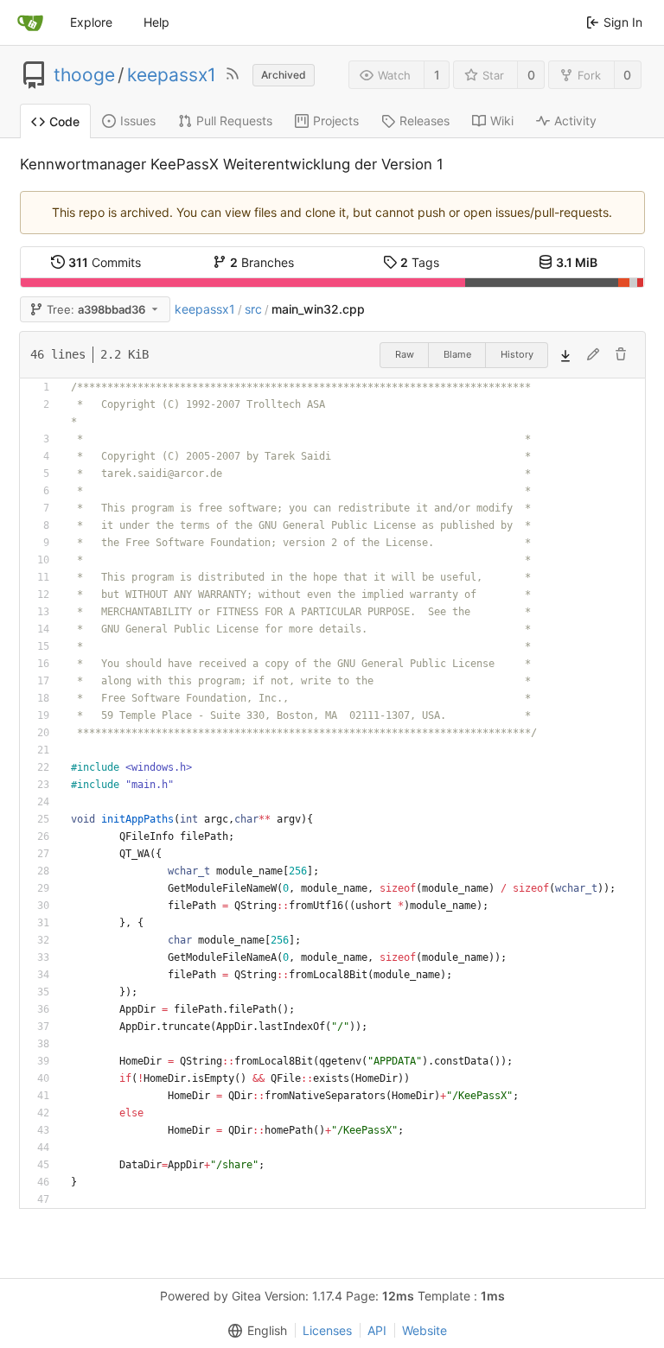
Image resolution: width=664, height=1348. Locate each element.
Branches (262, 262)
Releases (424, 120)
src (253, 309)
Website (424, 1330)
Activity (575, 120)
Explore (91, 22)
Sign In (622, 22)
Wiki (502, 120)
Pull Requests (234, 120)
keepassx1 (171, 75)
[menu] (254, 1330)
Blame (457, 354)
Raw (404, 354)
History (517, 354)
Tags (419, 262)
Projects (336, 120)
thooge (84, 75)
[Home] (30, 22)
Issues (138, 120)
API (376, 1330)
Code (64, 121)
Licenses (327, 1330)
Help (156, 22)
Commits (104, 262)
